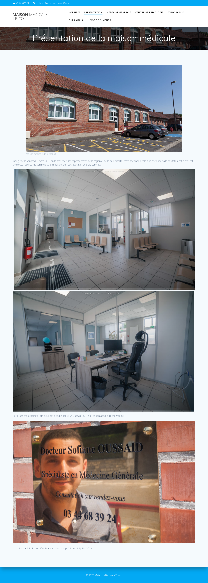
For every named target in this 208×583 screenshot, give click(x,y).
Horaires (74, 12)
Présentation (93, 12)
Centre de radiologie (149, 12)
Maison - (31, 16)
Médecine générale (119, 12)
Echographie (175, 12)
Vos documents (100, 20)
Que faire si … (77, 20)
